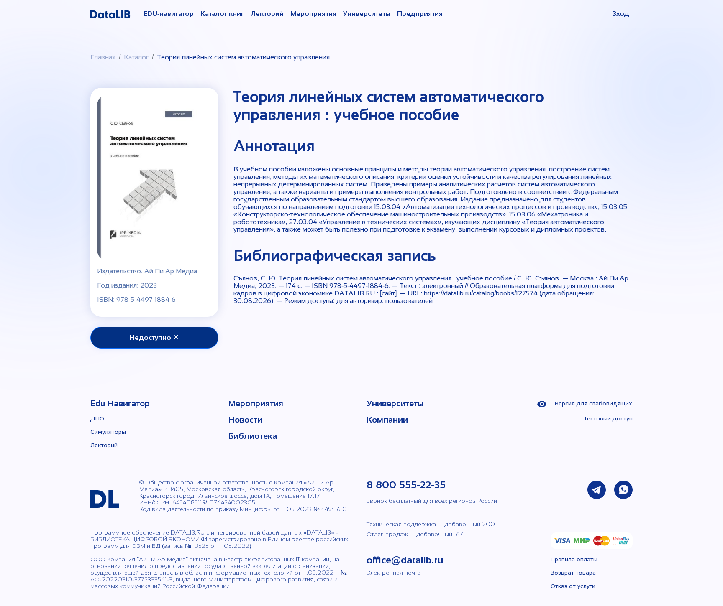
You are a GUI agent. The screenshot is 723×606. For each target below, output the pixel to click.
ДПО (97, 418)
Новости (245, 419)
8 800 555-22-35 (406, 484)
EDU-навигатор (169, 13)
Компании (387, 419)
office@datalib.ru (405, 559)
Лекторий (267, 13)
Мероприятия (313, 13)
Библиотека (252, 435)
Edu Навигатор (120, 403)
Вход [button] (620, 13)
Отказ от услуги (573, 586)
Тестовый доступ (608, 418)
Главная (102, 57)
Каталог (136, 57)
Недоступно (151, 337)
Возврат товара (573, 572)
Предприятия (420, 13)
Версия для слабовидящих (592, 403)
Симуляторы (108, 431)
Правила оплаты (574, 559)
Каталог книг (222, 13)
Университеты (366, 13)
